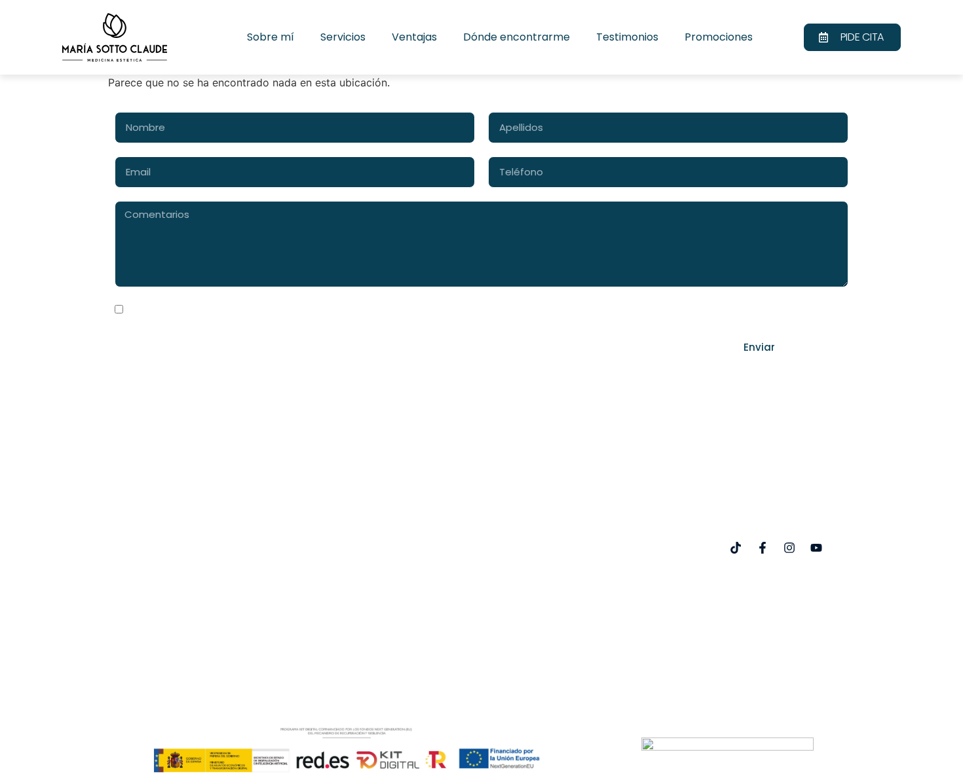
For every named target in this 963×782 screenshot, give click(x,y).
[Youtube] (816, 548)
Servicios (343, 36)
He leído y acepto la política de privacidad (235, 310)
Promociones (719, 36)
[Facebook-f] (762, 548)
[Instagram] (789, 548)
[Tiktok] (735, 548)
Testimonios (627, 36)
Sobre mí (270, 36)
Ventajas (414, 36)
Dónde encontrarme (516, 36)
